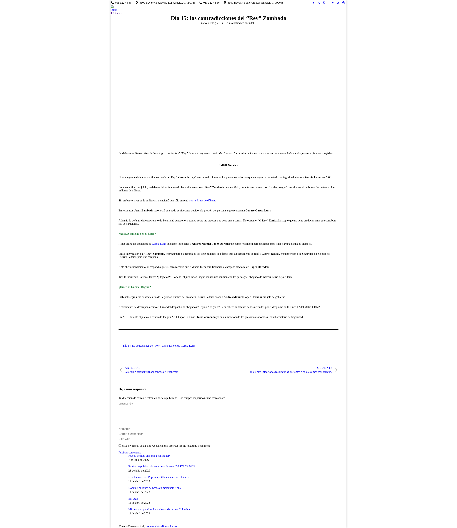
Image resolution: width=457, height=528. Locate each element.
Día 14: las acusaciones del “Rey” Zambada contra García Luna (159, 345)
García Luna (159, 243)
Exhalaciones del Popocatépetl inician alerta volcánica (158, 477)
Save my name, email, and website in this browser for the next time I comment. (166, 445)
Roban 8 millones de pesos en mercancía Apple (155, 487)
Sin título (133, 498)
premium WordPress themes (161, 526)
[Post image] (122, 457)
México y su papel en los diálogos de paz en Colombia (159, 509)
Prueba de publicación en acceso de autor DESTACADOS (161, 466)
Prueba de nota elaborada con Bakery (149, 455)
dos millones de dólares (202, 200)
